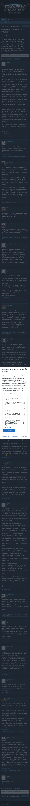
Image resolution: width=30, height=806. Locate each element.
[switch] (24, 403)
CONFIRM (9, 430)
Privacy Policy (24, 436)
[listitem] (15, 399)
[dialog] (15, 403)
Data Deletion (5, 436)
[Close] (26, 369)
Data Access (15, 436)
